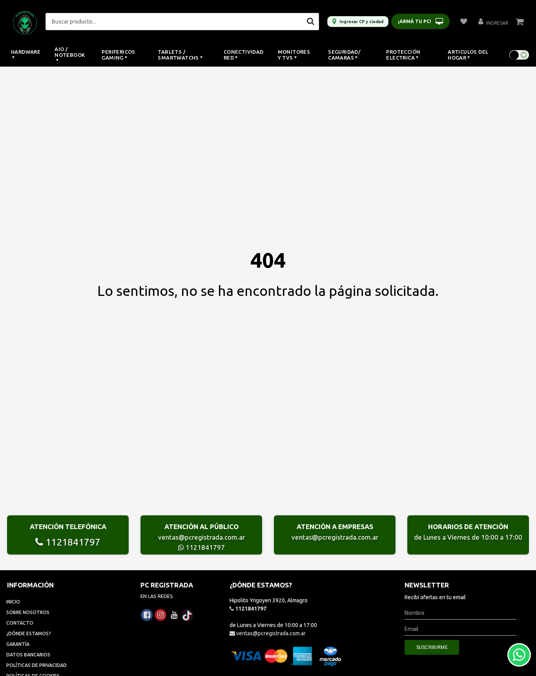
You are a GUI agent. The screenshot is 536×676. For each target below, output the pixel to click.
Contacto (19, 622)
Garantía (17, 644)
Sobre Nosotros (27, 612)
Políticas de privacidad (36, 665)
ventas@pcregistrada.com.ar (201, 537)
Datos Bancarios (28, 654)
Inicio (13, 601)
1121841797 (71, 541)
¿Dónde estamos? (28, 633)
